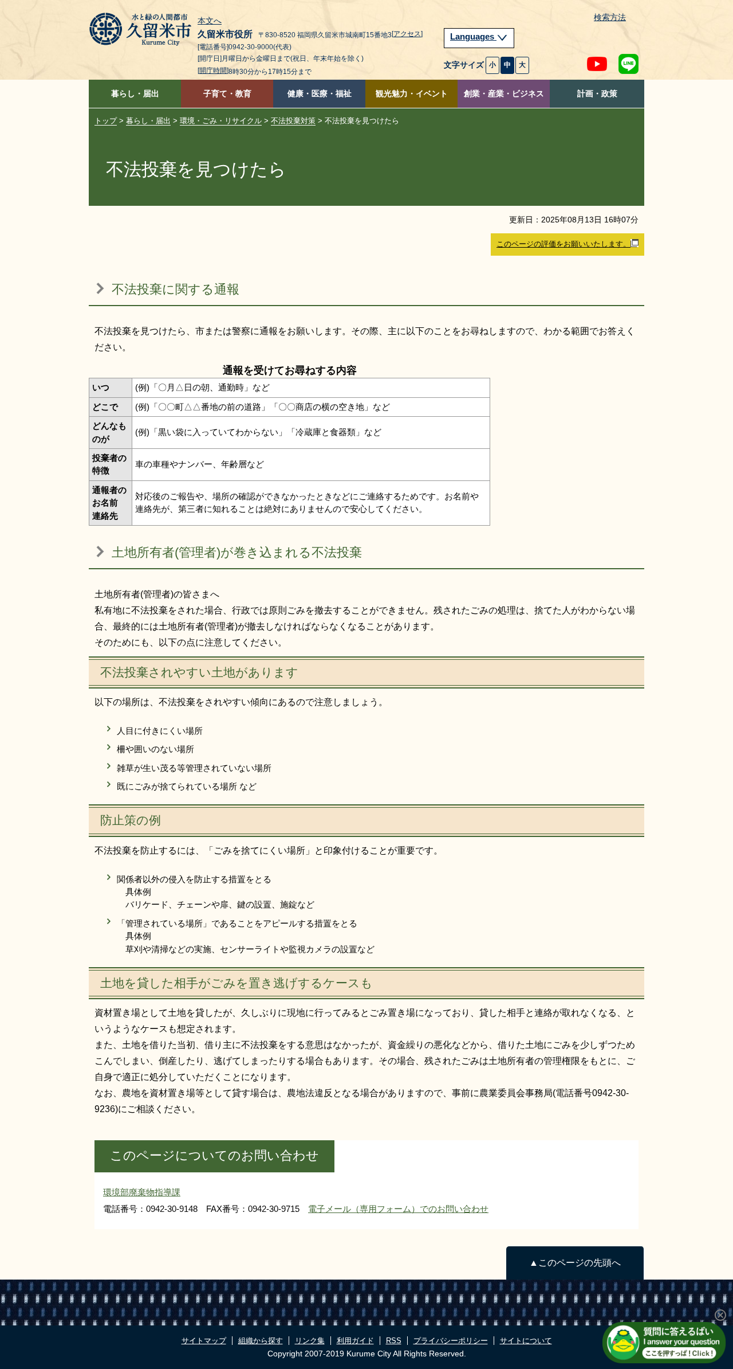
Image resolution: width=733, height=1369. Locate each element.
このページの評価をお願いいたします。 (563, 244)
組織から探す (260, 1340)
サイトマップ (204, 1340)
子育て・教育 (227, 93)
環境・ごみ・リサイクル (221, 120)
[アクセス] (407, 34)
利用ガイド (355, 1340)
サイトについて (526, 1340)
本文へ (210, 21)
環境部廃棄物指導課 (141, 1192)
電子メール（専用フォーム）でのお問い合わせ (398, 1209)
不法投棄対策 (293, 120)
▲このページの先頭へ (575, 1263)
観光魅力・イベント (412, 93)
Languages (473, 36)
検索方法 (610, 17)
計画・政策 (597, 93)
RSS (393, 1340)
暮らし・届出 (135, 93)
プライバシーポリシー (450, 1340)
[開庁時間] (213, 71)
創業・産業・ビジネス (504, 93)
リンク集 (310, 1340)
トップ (105, 120)
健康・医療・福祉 (319, 93)
